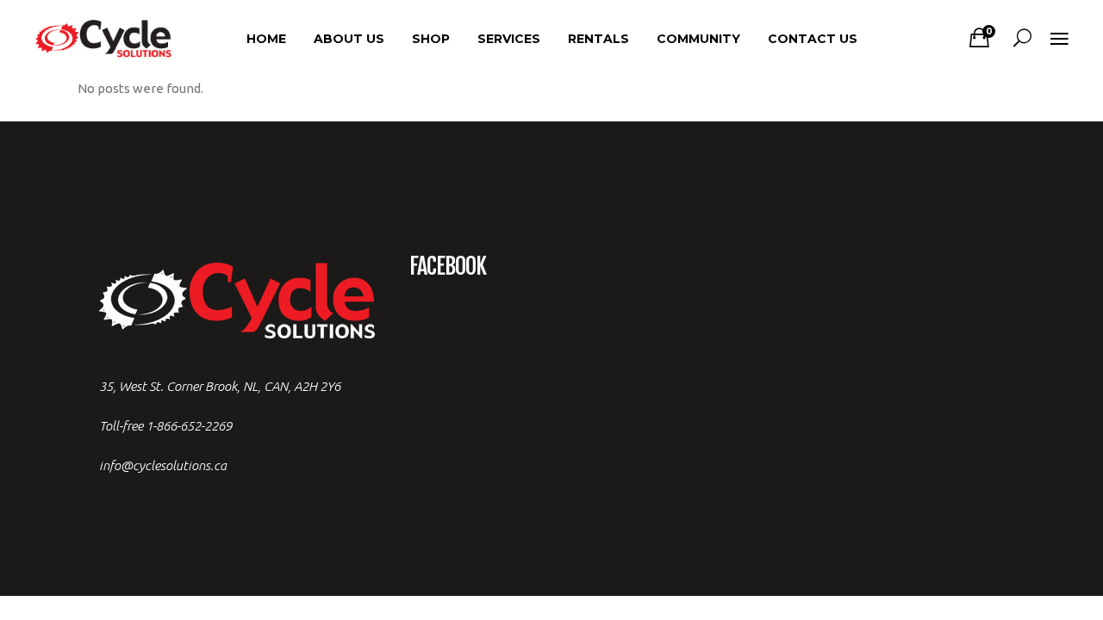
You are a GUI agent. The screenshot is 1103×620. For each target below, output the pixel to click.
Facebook (447, 266)
